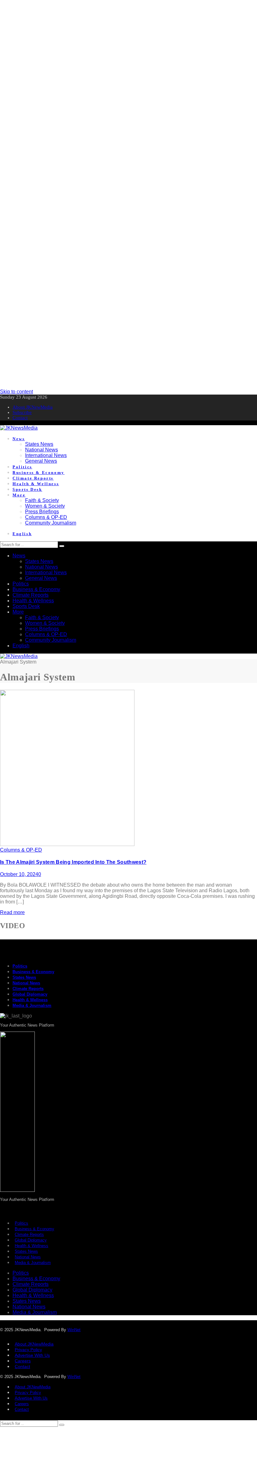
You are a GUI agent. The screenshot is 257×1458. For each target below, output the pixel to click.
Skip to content (16, 391)
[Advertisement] (128, 43)
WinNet (74, 1329)
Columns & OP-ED (21, 850)
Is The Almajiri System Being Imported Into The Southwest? (73, 862)
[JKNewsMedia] (19, 427)
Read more (12, 912)
